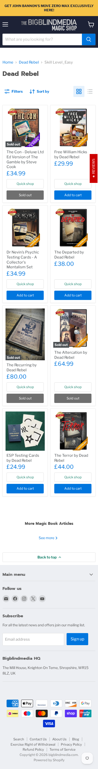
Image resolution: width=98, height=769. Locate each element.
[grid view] (78, 91)
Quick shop (25, 184)
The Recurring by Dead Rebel (22, 367)
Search (18, 739)
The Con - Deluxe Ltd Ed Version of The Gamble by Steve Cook (25, 159)
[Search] (88, 39)
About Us (59, 739)
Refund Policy (33, 749)
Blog (75, 739)
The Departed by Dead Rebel (69, 255)
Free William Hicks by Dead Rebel (70, 154)
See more (47, 538)
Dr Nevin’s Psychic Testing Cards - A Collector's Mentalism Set (23, 259)
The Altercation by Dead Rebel (70, 355)
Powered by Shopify (49, 760)
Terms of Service (63, 749)
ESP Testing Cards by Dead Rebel (23, 458)
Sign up (77, 639)
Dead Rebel (29, 62)
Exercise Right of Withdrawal (33, 744)
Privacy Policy (71, 744)
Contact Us (38, 739)
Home (8, 62)
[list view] (89, 91)
